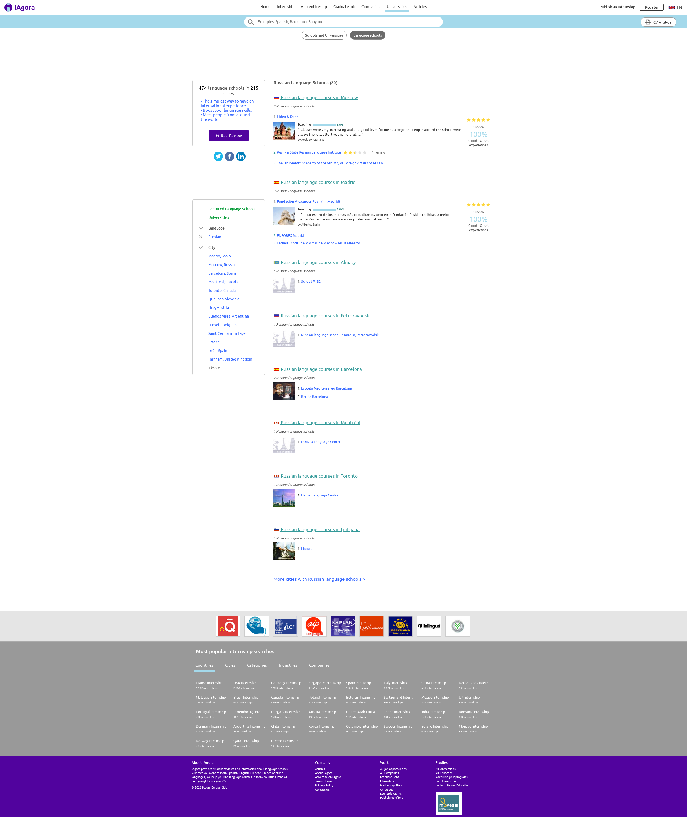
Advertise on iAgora (328, 777)
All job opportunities (393, 769)
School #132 (311, 281)
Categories (257, 665)
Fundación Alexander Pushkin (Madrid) (308, 201)
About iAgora (323, 773)
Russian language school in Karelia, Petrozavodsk (340, 335)
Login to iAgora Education (452, 785)
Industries (288, 665)
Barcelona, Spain (222, 273)
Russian (214, 237)
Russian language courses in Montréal (320, 422)
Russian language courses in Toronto (319, 476)
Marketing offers (391, 785)
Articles (420, 7)
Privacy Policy (324, 785)
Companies (370, 7)
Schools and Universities (324, 35)
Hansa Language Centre (319, 495)
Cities (230, 665)
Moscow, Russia (221, 265)
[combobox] (343, 22)
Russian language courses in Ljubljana (320, 529)
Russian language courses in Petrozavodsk (325, 315)
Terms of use (323, 781)
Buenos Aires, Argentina (228, 316)
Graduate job (344, 7)
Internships (387, 781)
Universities (397, 7)
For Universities (446, 781)
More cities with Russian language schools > (319, 579)
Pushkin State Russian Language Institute (309, 152)
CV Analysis (662, 22)
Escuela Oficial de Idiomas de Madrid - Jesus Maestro (318, 243)
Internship (285, 7)
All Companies (389, 773)
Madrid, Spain (219, 256)
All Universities (446, 769)
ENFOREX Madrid (290, 235)
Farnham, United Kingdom (230, 359)
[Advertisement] (343, 62)
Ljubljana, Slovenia (223, 299)
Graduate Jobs (389, 777)
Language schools (367, 35)
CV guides (386, 789)
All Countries (444, 773)
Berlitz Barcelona (314, 396)
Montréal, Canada (223, 282)
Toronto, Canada (222, 290)
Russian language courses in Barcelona (321, 369)
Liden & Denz (287, 116)
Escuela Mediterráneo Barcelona (326, 388)
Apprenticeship (314, 7)
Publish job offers (391, 797)
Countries (204, 665)
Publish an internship (617, 7)
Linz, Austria (218, 308)
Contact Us (322, 789)
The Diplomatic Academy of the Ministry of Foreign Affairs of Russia (330, 163)
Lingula (307, 548)
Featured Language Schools (231, 208)
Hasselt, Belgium (222, 325)
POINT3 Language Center (321, 442)
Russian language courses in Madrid (318, 182)
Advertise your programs (452, 777)
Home (265, 7)
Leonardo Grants (391, 793)
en (679, 7)
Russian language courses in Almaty (318, 262)
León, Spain (217, 350)
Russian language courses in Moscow (319, 97)
